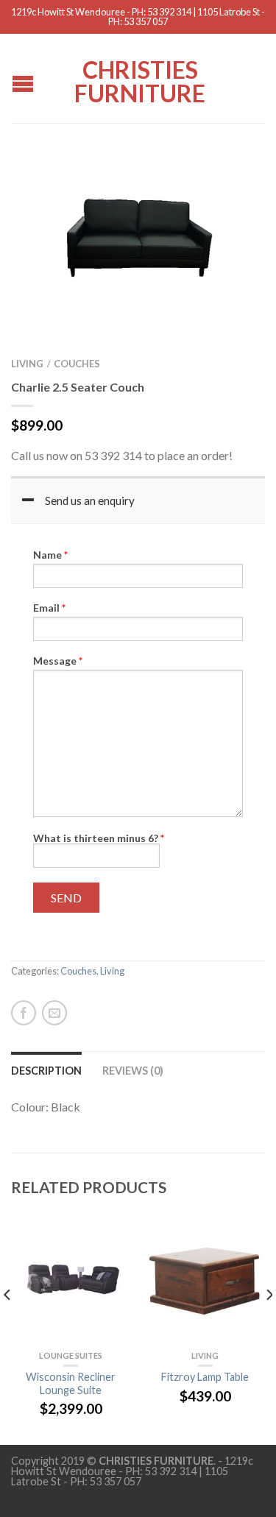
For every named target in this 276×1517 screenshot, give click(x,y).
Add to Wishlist (228, 182)
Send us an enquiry (90, 500)
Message (57, 661)
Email (49, 608)
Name (50, 555)
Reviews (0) (132, 1070)
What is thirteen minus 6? (98, 838)
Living (27, 363)
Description (46, 1070)
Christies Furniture (139, 80)
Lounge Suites (70, 1355)
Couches (77, 363)
